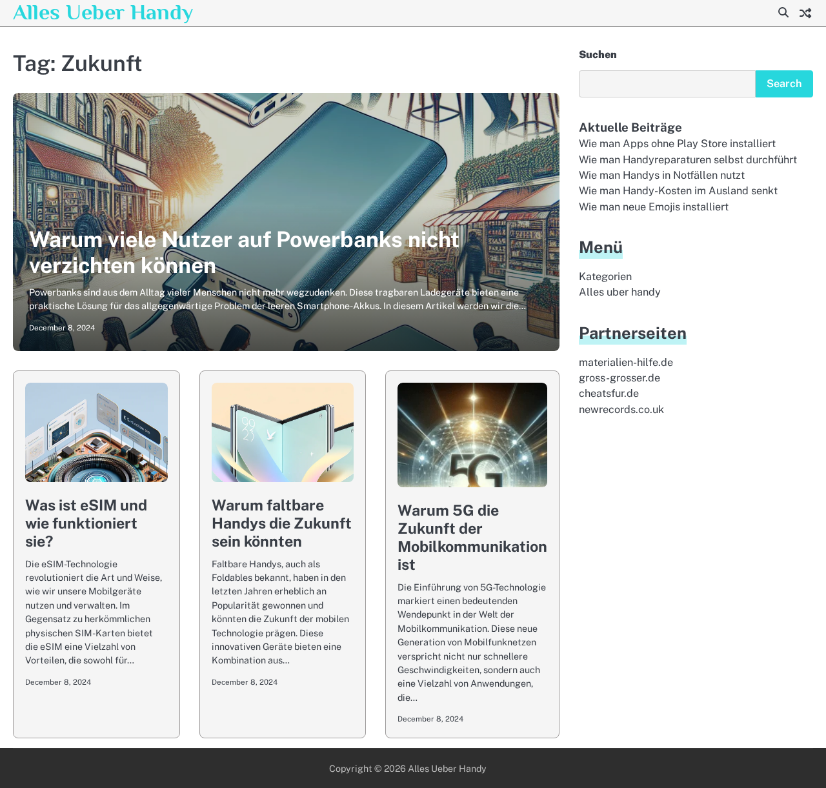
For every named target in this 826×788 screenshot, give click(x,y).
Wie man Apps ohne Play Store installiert (677, 143)
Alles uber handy (620, 292)
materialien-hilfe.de (626, 362)
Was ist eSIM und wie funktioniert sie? (86, 523)
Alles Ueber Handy (103, 12)
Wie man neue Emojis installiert (654, 207)
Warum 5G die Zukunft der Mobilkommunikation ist (472, 537)
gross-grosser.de (619, 378)
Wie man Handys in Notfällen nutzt (662, 175)
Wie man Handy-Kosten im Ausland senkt (678, 191)
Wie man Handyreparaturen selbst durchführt (688, 160)
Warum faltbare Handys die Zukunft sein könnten (282, 523)
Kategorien (605, 276)
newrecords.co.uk (621, 409)
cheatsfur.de (609, 393)
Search (784, 83)
